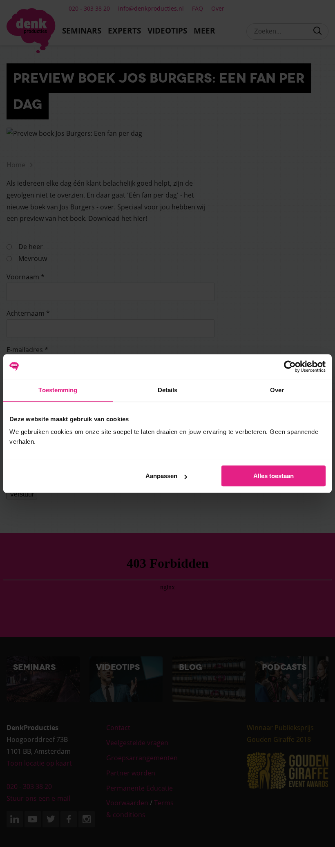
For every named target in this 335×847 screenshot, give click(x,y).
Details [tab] (168, 389)
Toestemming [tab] (57, 389)
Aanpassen (161, 475)
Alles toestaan (273, 475)
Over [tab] (277, 389)
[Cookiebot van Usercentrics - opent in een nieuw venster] (290, 366)
